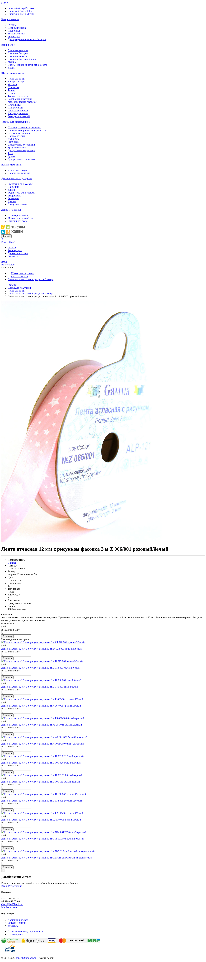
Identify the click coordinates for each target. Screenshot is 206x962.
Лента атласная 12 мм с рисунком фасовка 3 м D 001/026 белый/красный (41, 762)
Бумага (11, 156)
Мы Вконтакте (9, 907)
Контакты (13, 256)
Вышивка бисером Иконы (22, 59)
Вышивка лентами (18, 56)
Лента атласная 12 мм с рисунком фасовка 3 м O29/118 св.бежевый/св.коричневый (46, 857)
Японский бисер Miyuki (21, 14)
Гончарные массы (17, 221)
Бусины (12, 25)
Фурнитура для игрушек (21, 192)
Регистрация (15, 250)
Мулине (12, 62)
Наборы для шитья (18, 113)
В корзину (7, 636)
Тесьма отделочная (18, 96)
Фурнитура (14, 36)
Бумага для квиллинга (20, 133)
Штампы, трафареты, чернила (24, 127)
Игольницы (14, 104)
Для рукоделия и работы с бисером (27, 39)
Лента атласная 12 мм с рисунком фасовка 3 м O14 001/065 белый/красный (42, 838)
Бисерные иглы (16, 33)
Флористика (14, 195)
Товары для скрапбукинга (15, 121)
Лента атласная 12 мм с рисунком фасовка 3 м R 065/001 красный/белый (41, 705)
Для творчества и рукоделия (16, 178)
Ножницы (13, 87)
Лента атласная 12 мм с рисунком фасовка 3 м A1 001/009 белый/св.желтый (42, 743)
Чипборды (13, 141)
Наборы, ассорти (17, 81)
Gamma (12, 562)
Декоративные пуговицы (21, 150)
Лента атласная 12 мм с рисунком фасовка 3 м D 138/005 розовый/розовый (42, 800)
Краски (12, 201)
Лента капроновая (18, 110)
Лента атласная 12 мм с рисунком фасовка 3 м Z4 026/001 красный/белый (41, 648)
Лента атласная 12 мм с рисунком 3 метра (30, 279)
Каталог (6, 236)
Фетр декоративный (19, 116)
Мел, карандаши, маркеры (22, 101)
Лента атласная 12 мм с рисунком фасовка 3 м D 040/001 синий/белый (40, 686)
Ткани (11, 90)
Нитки (11, 93)
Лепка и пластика (11, 209)
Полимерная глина (18, 215)
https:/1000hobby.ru (26, 958)
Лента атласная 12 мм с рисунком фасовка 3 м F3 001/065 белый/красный (41, 724)
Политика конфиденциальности (25, 931)
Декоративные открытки (21, 144)
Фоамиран (13, 198)
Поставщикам (15, 934)
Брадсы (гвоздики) (18, 147)
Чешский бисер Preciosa (21, 8)
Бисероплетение (10, 19)
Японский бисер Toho (20, 11)
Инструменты (15, 107)
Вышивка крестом (18, 50)
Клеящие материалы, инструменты (27, 130)
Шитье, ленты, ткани (12, 73)
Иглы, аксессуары (17, 170)
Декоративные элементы (21, 159)
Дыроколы (13, 138)
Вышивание (8, 44)
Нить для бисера (17, 27)
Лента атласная (16, 78)
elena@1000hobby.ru (12, 904)
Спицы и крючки (17, 204)
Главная (12, 247)
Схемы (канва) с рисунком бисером (27, 64)
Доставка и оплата (18, 253)
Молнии (12, 84)
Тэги (10, 153)
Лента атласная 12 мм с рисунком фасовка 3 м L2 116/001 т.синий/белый (41, 819)
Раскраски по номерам (20, 184)
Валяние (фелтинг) (11, 164)
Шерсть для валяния (19, 173)
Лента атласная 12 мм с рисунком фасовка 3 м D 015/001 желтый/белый (40, 667)
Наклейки (13, 186)
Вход (4, 261)
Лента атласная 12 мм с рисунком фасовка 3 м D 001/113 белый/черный (40, 781)
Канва (11, 67)
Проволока (14, 30)
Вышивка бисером (18, 53)
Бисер (4, 2)
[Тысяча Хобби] (13, 232)
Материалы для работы (20, 218)
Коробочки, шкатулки (20, 99)
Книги (11, 189)
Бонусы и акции (17, 922)
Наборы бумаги (16, 136)
